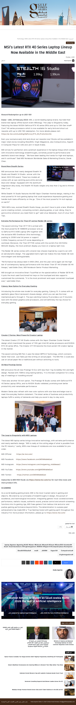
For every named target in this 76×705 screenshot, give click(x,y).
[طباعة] (23, 562)
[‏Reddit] (37, 562)
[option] (38, 600)
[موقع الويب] (61, 573)
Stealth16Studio (24, 550)
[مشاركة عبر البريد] (28, 562)
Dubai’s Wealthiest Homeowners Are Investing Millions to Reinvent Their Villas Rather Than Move (35, 665)
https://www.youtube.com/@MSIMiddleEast (34, 470)
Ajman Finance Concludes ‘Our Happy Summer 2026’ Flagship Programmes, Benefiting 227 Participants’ (33, 657)
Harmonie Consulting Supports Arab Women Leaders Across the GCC (44, 681)
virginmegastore (65, 554)
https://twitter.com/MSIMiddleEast (31, 475)
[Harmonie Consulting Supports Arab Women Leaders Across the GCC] (69, 683)
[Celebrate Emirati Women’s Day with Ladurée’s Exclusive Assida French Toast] (69, 675)
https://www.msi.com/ (56, 513)
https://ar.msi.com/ (24, 454)
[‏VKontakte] (32, 562)
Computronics (66, 550)
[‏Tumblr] (46, 562)
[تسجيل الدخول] (62, 27)
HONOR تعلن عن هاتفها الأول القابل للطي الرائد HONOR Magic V (13, 628)
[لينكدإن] (50, 562)
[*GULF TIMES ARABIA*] (38, 12)
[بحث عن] (68, 27)
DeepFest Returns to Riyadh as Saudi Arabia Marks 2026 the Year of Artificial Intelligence (38, 599)
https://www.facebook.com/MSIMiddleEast (34, 459)
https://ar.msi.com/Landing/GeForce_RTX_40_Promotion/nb (26, 134)
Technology (20, 38)
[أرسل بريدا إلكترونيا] (63, 60)
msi (35, 550)
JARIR (44, 550)
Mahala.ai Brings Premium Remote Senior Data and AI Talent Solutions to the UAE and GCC (37, 689)
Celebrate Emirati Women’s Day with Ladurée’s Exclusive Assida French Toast (41, 673)
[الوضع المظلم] (65, 27)
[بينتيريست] (41, 562)
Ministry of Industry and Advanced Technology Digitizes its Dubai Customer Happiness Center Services (63, 643)
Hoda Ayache (67, 60)
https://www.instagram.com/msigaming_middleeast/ (38, 464)
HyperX (54, 550)
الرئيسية (71, 38)
